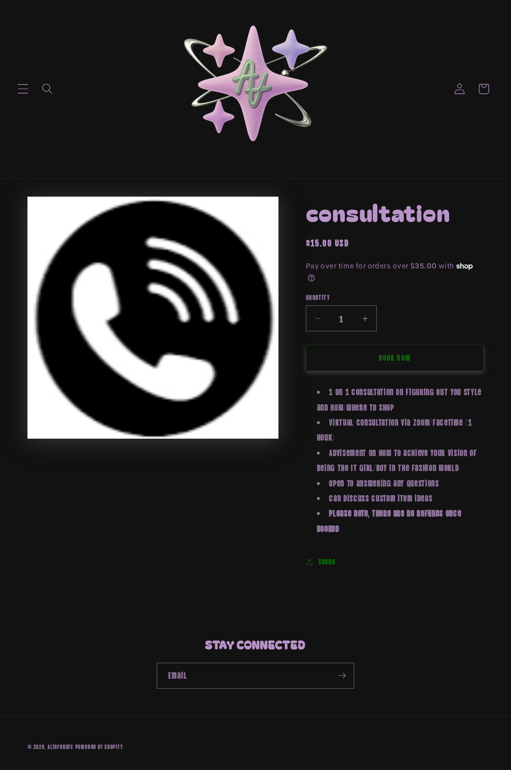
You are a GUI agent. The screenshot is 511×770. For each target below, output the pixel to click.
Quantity (318, 296)
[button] (23, 89)
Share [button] (326, 561)
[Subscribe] (342, 676)
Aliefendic (60, 746)
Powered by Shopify (99, 746)
